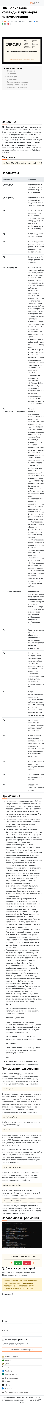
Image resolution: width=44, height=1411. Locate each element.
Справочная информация (17, 85)
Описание (11, 71)
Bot (5, 21)
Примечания (12, 79)
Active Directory (11, 1357)
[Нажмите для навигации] (5, 3)
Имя (5, 1321)
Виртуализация (11, 1378)
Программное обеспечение (16, 1392)
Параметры (12, 76)
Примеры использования (17, 82)
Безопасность (10, 1374)
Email (5, 1330)
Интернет (8, 1388)
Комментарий (7, 1294)
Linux (6, 1367)
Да (18, 1263)
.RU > (35, 3)
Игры (7, 1385)
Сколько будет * (16, 1340)
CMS (6, 1364)
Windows (8, 1371)
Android (8, 1360)
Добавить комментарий (17, 87)
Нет (27, 1263)
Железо (8, 1381)
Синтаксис (11, 74)
